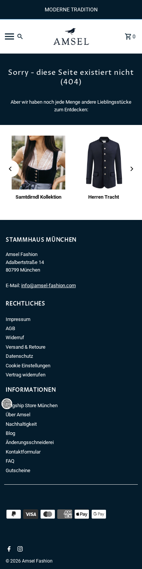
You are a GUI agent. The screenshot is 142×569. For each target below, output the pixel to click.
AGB (10, 328)
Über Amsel (18, 414)
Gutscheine (18, 470)
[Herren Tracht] (104, 163)
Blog (10, 433)
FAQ (10, 461)
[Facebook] (8, 549)
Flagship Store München (32, 405)
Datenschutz (19, 356)
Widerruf (15, 337)
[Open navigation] (24, 36)
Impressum (18, 319)
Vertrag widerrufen (25, 375)
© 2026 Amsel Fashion (29, 561)
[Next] (131, 168)
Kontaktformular (23, 452)
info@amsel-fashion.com (48, 285)
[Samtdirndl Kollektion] (38, 163)
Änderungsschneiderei (30, 442)
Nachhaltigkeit (21, 424)
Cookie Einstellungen (28, 365)
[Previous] (10, 168)
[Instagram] (19, 549)
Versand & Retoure (25, 347)
